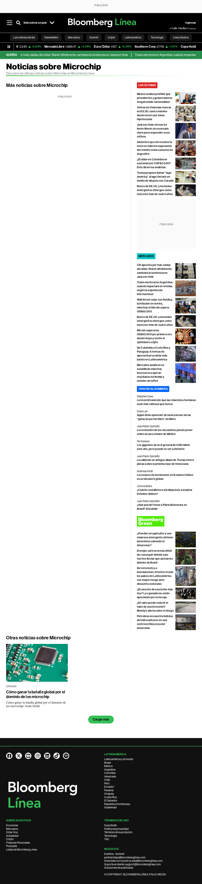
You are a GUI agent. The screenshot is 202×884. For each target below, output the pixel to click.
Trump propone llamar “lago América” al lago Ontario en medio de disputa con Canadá (155, 176)
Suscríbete (110, 825)
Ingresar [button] (190, 22)
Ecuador (109, 786)
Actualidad (12, 835)
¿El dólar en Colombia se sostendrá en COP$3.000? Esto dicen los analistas (154, 163)
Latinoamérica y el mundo (118, 759)
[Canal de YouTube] (28, 756)
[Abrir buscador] (18, 23)
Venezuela (110, 776)
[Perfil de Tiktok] (56, 756)
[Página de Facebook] (9, 756)
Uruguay (109, 793)
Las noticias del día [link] (24, 37)
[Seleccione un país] (51, 23)
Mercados (12, 828)
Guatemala (110, 807)
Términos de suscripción (118, 832)
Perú (106, 783)
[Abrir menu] (9, 23)
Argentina (109, 769)
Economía (12, 825)
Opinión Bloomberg (153, 389)
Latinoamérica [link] (133, 37)
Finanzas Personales (18, 842)
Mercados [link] (74, 37)
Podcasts (11, 846)
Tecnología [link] (157, 37)
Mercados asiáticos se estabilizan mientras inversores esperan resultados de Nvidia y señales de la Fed (150, 373)
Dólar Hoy (12, 832)
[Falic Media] (172, 28)
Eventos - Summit (114, 853)
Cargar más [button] (101, 719)
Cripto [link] (111, 37)
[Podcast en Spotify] (66, 756)
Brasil (107, 762)
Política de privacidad (116, 828)
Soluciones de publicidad (118, 867)
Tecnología (110, 835)
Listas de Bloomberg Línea (21, 849)
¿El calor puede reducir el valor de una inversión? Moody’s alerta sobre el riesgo (155, 606)
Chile (107, 779)
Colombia (110, 772)
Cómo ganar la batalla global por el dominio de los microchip (35, 694)
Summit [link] (93, 37)
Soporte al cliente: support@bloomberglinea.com (132, 864)
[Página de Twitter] (19, 756)
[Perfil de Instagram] (38, 756)
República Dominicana (117, 804)
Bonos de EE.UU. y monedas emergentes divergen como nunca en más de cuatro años (155, 190)
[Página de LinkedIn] (47, 756)
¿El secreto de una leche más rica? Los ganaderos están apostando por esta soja (155, 593)
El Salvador (110, 800)
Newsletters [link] (51, 37)
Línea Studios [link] (181, 37)
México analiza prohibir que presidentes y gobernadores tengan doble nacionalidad (154, 98)
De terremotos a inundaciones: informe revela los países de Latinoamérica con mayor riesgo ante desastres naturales (155, 576)
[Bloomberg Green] (166, 521)
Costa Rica (110, 797)
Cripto (10, 839)
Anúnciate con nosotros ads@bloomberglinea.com (133, 860)
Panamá (108, 790)
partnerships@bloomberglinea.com (124, 857)
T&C (106, 839)
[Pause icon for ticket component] (9, 46)
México (108, 766)
